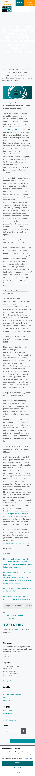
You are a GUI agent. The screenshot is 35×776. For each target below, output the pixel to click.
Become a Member (7, 710)
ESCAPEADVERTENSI (29, 3)
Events (4, 717)
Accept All (17, 762)
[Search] (23, 731)
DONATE (19, 3)
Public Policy (6, 697)
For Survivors (6, 691)
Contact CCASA (6, 700)
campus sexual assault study (20, 514)
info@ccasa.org (13, 676)
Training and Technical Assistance (12, 694)
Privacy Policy (28, 758)
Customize (17, 767)
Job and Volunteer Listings (9, 720)
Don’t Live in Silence (14, 616)
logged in (17, 629)
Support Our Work (7, 713)
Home (4, 70)
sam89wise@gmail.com (12, 543)
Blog (8, 613)
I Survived (10, 619)
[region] (17, 761)
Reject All (17, 772)
